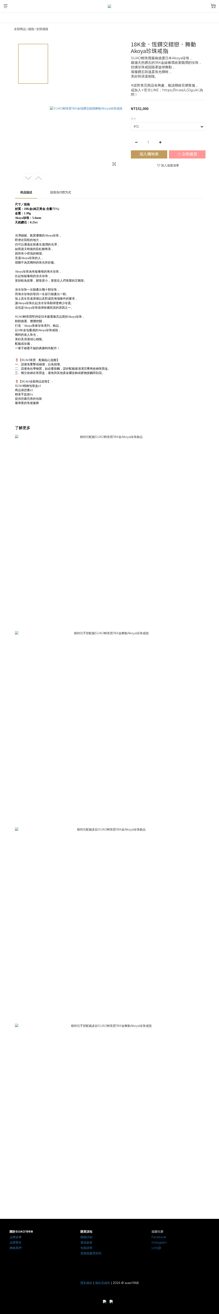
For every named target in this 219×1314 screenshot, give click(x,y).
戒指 (31, 29)
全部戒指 (42, 29)
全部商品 (20, 29)
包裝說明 (86, 1248)
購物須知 (86, 1237)
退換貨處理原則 (90, 1253)
